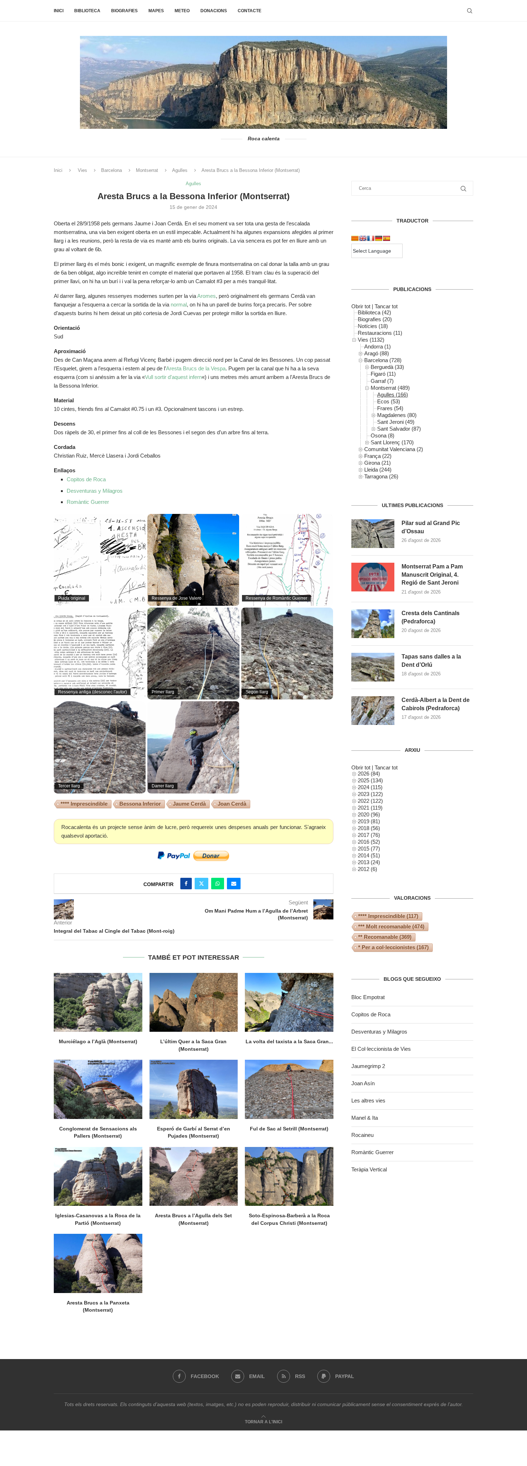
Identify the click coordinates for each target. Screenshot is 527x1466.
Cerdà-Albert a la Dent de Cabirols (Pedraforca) (436, 704)
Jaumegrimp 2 (368, 1066)
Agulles (179, 170)
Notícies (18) (373, 326)
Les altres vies (368, 1100)
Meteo (182, 10)
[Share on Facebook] (186, 883)
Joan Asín (363, 1083)
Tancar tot (386, 306)
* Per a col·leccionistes (393, 947)
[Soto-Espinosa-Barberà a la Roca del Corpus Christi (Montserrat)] (289, 1176)
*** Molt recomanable (391, 926)
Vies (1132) (371, 340)
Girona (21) (377, 463)
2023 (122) (370, 794)
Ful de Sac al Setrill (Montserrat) (289, 1129)
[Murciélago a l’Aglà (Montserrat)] (98, 1002)
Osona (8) (382, 435)
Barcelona (111, 170)
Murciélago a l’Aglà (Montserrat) (98, 1041)
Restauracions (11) (380, 333)
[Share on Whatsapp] (217, 883)
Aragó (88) (376, 353)
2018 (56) (369, 828)
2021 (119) (370, 808)
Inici (58, 10)
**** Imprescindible (84, 804)
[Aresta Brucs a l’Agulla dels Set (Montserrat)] (193, 1176)
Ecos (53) (388, 401)
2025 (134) (370, 780)
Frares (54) (390, 408)
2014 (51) (369, 855)
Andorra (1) (377, 346)
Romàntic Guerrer (88, 502)
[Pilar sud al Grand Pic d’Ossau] (372, 533)
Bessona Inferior (140, 804)
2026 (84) (369, 774)
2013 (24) (369, 862)
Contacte (249, 10)
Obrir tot (360, 306)
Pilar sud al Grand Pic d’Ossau (431, 527)
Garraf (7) (382, 381)
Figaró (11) (383, 374)
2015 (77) (369, 849)
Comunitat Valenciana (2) (393, 449)
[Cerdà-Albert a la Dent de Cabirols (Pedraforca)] (372, 710)
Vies (82, 170)
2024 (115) (370, 787)
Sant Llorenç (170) (392, 442)
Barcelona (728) (383, 360)
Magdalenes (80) (397, 415)
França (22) (377, 456)
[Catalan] (355, 238)
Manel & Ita (364, 1118)
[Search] (469, 10)
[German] (378, 238)
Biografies (124, 10)
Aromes (206, 296)
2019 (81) (369, 821)
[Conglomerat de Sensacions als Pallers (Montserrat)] (98, 1089)
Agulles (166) (392, 395)
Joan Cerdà (232, 804)
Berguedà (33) (387, 367)
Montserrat (147, 170)
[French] (370, 238)
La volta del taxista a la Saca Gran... (289, 1041)
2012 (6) (367, 869)
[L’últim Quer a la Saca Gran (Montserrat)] (193, 1002)
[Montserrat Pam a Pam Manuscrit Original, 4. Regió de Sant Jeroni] (372, 577)
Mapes (156, 10)
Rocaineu (362, 1135)
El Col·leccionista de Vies (381, 1049)
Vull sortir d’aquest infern (173, 377)
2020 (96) (369, 814)
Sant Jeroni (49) (395, 422)
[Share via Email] (234, 883)
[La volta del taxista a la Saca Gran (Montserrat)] (289, 1002)
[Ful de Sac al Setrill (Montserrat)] (289, 1089)
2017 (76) (369, 835)
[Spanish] (386, 238)
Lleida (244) (377, 470)
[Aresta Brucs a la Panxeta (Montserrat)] (98, 1263)
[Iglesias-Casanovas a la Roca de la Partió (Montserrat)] (98, 1176)
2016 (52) (369, 842)
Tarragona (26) (381, 476)
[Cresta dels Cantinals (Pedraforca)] (372, 623)
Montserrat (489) (390, 388)
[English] (362, 238)
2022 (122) (370, 801)
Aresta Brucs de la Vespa (195, 368)
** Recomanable (385, 937)
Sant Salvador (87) (399, 429)
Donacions (213, 10)
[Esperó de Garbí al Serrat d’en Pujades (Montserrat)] (193, 1089)
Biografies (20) (375, 319)
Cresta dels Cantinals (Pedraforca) (431, 617)
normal (179, 304)
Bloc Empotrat (368, 997)
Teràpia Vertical (369, 1169)
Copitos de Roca (86, 479)
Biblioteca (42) (374, 312)
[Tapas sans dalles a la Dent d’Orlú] (372, 667)
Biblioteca (87, 10)
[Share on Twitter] (201, 883)
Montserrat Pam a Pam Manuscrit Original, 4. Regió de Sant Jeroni (432, 574)
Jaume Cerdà (189, 804)
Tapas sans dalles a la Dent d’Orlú (431, 661)
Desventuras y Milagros (95, 491)
